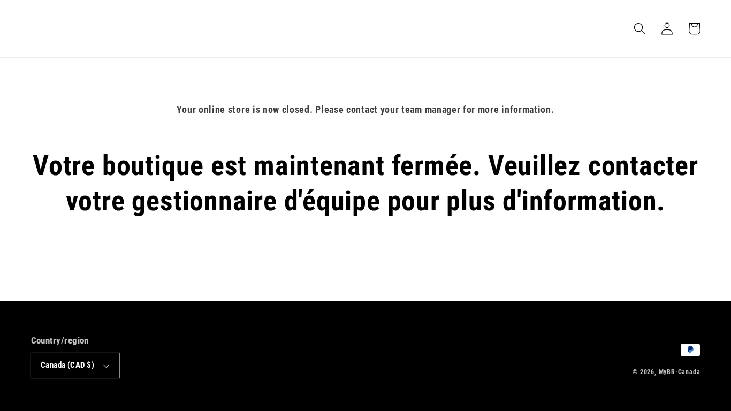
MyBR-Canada (679, 372)
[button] (640, 28)
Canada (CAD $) (67, 365)
